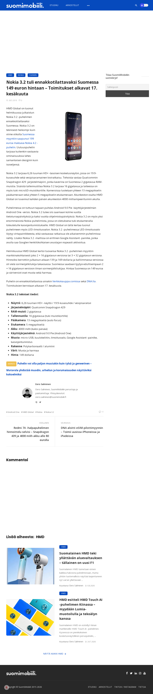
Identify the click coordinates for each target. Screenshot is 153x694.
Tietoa (142, 686)
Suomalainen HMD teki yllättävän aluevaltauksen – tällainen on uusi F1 (80, 558)
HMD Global (28, 412)
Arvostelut (72, 5)
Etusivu (54, 5)
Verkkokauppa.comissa (66, 281)
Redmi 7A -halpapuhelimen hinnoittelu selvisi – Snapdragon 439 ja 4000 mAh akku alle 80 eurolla (28, 434)
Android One (13, 412)
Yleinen (33, 75)
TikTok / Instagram (125, 686)
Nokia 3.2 (50, 412)
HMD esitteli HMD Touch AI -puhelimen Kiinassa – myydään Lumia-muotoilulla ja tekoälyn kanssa (80, 609)
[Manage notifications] (6, 687)
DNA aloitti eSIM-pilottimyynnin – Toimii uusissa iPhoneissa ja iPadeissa (82, 432)
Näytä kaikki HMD (53, 653)
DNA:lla (91, 281)
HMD (10, 75)
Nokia (21, 75)
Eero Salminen (43, 384)
